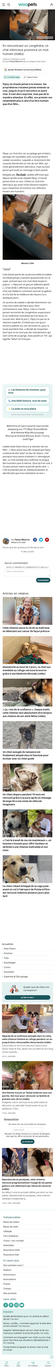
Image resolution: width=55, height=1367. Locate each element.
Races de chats (10, 1226)
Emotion (8, 953)
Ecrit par (13, 61)
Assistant (48, 1365)
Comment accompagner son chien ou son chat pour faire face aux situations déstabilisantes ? (27, 1340)
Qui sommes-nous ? (13, 1265)
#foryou (30, 435)
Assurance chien (11, 1249)
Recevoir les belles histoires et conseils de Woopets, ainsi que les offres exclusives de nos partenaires (27, 1135)
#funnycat (11, 435)
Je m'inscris (27, 1141)
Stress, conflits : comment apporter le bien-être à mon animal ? (27, 1324)
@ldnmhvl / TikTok (27, 263)
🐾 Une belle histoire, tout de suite (27, 400)
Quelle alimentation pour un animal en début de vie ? (26, 1318)
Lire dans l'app (13, 77)
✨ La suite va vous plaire (22, 408)
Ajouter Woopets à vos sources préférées (24, 70)
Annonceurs (9, 1274)
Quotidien (9, 971)
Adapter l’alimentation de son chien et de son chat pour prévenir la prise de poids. (26, 1332)
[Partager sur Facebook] (35, 540)
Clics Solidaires (33, 1365)
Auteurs (7, 1269)
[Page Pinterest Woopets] (11, 1305)
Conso (7, 967)
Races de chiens (11, 1222)
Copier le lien (32, 77)
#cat (13, 432)
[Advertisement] (27, 503)
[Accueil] (27, 4)
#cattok (21, 435)
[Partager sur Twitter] (41, 540)
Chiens (6, 1365)
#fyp (27, 432)
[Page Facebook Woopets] (5, 1305)
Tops (6, 957)
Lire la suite (28, 551)
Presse (6, 1283)
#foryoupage (37, 432)
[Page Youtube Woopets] (21, 1305)
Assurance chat (11, 1254)
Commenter (43, 580)
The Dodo (21, 174)
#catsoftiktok (40, 429)
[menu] (4, 4)
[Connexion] (51, 4)
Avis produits (10, 1293)
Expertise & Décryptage (16, 976)
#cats (38, 435)
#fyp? (30, 429)
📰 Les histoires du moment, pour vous (27, 391)
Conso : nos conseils (13, 1240)
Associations (9, 1279)
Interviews (8, 1245)
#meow (20, 432)
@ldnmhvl (12, 425)
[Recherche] (8, 4)
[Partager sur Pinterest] (47, 540)
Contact (7, 1288)
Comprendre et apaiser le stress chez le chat (25, 1348)
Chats (18, 1365)
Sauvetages (10, 962)
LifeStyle (7, 1231)
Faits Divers (10, 948)
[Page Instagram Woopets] (16, 1305)
